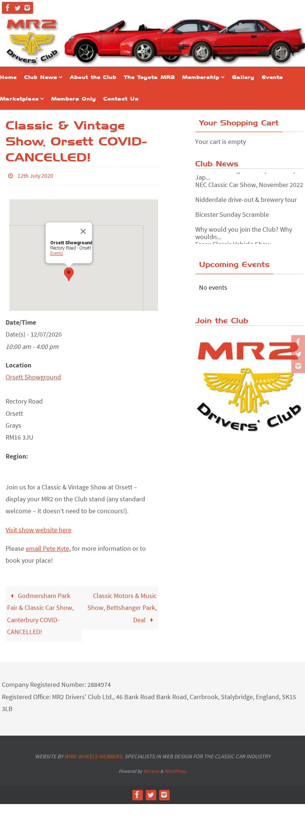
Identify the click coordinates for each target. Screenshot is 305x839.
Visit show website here (38, 527)
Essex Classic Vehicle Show (233, 237)
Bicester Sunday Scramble (232, 207)
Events (56, 251)
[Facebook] (8, 8)
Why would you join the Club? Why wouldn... (243, 226)
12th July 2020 (35, 175)
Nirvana (151, 769)
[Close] (83, 229)
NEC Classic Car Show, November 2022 (249, 177)
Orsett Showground (33, 375)
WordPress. (175, 769)
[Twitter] (17, 8)
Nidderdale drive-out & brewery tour (246, 192)
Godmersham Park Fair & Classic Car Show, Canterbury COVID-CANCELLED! (40, 611)
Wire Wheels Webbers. (93, 754)
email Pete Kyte (47, 546)
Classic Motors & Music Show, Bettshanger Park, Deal (122, 605)
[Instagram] (27, 8)
